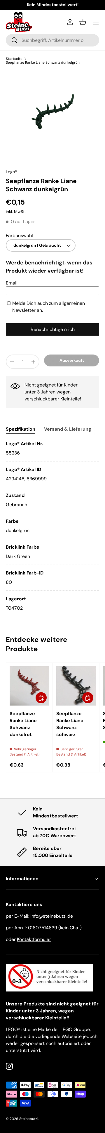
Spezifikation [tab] (20, 429)
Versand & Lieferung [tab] (67, 429)
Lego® (11, 171)
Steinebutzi (28, 1118)
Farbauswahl (19, 235)
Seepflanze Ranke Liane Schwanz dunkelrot (23, 724)
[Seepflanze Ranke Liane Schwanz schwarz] (76, 686)
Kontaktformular (34, 939)
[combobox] (52, 40)
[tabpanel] (52, 526)
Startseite (14, 58)
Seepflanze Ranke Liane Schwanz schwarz (69, 724)
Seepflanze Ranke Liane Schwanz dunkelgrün (43, 62)
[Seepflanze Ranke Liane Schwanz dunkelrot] (29, 686)
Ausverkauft (72, 360)
